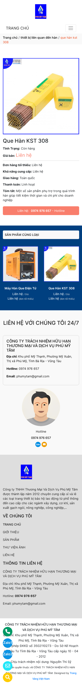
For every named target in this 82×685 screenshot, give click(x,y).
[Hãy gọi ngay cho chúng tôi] (5, 631)
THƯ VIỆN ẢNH (14, 547)
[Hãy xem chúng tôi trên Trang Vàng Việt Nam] (5, 677)
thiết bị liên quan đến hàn (39, 37)
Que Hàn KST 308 (61, 288)
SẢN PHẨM (11, 540)
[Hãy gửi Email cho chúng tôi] (5, 666)
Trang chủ (10, 37)
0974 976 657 (41, 211)
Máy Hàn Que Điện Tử (20, 288)
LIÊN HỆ (9, 555)
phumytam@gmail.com (32, 376)
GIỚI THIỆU (11, 532)
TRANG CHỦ (17, 28)
